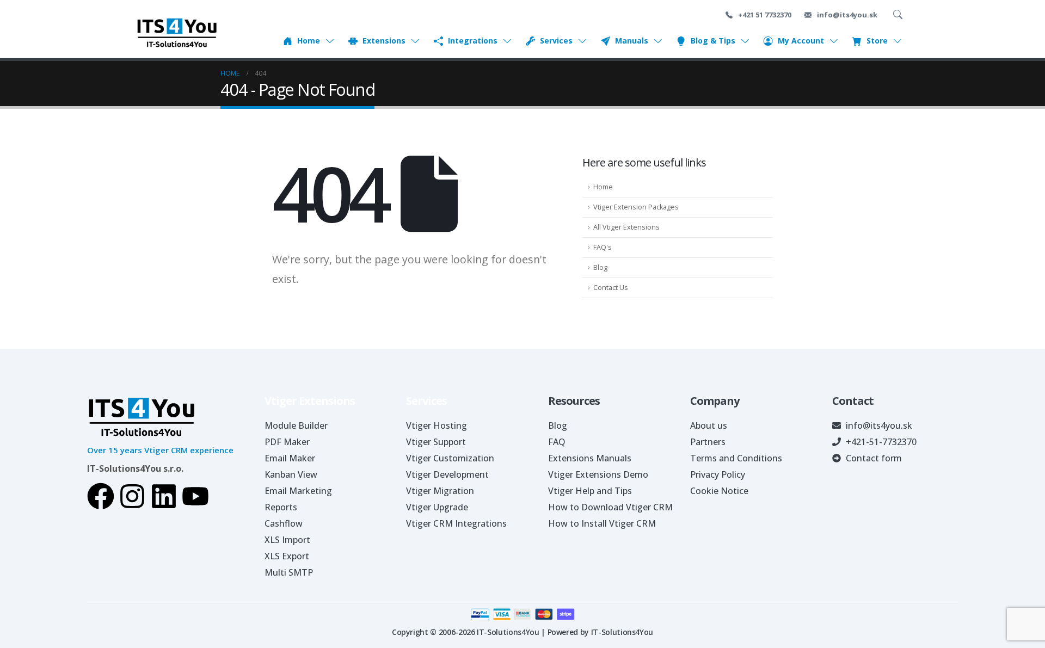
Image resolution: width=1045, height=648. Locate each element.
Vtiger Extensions (310, 400)
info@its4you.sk (846, 15)
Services (556, 41)
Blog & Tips (713, 41)
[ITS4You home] (177, 32)
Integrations (472, 41)
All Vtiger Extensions (626, 227)
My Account (801, 41)
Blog (600, 267)
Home (308, 41)
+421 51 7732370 (763, 15)
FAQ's (602, 247)
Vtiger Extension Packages (636, 207)
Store (877, 41)
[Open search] (899, 15)
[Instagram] (132, 496)
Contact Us (610, 287)
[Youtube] (195, 496)
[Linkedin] (163, 496)
